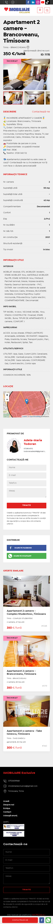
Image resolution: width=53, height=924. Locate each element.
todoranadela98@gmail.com (36, 451)
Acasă (6, 801)
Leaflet (24, 416)
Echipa (6, 808)
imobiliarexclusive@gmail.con (13, 2)
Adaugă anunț (10, 816)
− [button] (7, 399)
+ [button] (7, 395)
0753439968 (6, 2)
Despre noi (8, 805)
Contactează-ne (41, 112)
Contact (7, 812)
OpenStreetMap (35, 416)
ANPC (6, 822)
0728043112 (28, 448)
